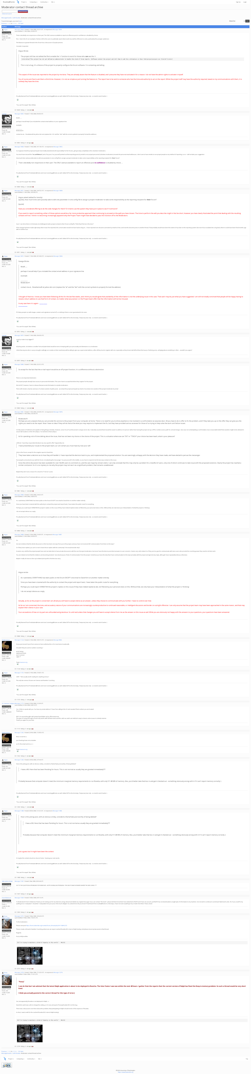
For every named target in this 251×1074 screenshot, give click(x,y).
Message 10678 (57, 412)
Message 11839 (19, 898)
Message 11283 (19, 760)
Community (43, 2)
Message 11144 (19, 640)
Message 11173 (19, 703)
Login (245, 2)
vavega (4, 114)
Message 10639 (57, 29)
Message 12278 (19, 972)
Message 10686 (19, 495)
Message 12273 (19, 916)
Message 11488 (19, 811)
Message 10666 (19, 147)
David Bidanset (6, 898)
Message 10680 (19, 364)
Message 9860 (57, 640)
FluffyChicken (6, 640)
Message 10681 (19, 412)
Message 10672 (19, 256)
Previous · (4, 23)
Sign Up (238, 2)
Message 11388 (57, 811)
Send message (6, 32)
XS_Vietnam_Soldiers (8, 703)
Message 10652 (57, 147)
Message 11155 (19, 673)
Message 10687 (57, 534)
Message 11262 (19, 732)
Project (23, 2)
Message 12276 (58, 972)
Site (52, 2)
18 (19, 23)
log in (20, 21)
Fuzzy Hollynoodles (6, 917)
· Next (21, 23)
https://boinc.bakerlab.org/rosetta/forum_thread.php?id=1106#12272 (46, 925)
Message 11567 (19, 881)
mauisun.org (23, 662)
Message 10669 (57, 190)
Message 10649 (19, 29)
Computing (33, 2)
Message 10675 (19, 335)
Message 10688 (19, 534)
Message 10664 (57, 256)
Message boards (6, 18)
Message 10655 (19, 114)
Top (247, 1059)
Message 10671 (19, 190)
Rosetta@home (9, 2)
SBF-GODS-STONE (7, 881)
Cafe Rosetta (16, 18)
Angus (6, 29)
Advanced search (7, 14)
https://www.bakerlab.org (125, 1072)
